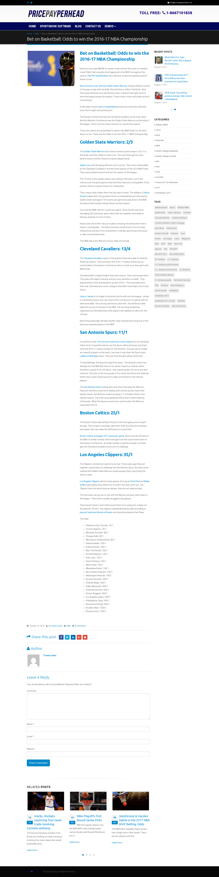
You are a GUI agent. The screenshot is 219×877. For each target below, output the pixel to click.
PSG (156, 282)
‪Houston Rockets (162, 303)
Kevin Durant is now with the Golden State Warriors (103, 86)
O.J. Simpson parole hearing (166, 261)
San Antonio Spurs (93, 387)
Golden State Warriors (94, 151)
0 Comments (80, 626)
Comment (31, 691)
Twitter (67, 637)
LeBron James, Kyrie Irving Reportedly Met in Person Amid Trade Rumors (177, 75)
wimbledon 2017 (162, 292)
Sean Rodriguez (177, 282)
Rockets (164, 282)
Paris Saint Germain (182, 277)
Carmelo (186, 209)
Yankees (181, 298)
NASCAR (160, 137)
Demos (109, 26)
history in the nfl (161, 230)
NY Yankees (160, 256)
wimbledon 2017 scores (165, 298)
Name (30, 724)
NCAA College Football (166, 153)
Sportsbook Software (55, 26)
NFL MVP (173, 246)
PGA (158, 168)
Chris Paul (135, 481)
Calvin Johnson (174, 209)
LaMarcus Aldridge (88, 356)
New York (178, 240)
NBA (69, 626)
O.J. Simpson (173, 256)
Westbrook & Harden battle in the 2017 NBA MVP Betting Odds (92, 820)
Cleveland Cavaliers (93, 258)
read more (32, 842)
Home (32, 26)
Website (30, 749)
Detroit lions (172, 225)
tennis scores (161, 287)
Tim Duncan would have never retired (114, 342)
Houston (174, 230)
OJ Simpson (185, 266)
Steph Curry (85, 165)
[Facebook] (28, 3)
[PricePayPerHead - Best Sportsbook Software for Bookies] (56, 13)
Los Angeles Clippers (89, 481)
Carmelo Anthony (162, 215)
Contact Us (93, 26)
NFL (158, 158)
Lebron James (86, 296)
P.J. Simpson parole (163, 277)
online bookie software (164, 272)
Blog (78, 26)
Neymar (158, 246)
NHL (158, 163)
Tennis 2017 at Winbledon (167, 179)
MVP (163, 240)
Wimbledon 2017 (163, 189)
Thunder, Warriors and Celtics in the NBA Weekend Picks (134, 820)
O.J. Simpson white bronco (166, 266)
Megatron (186, 235)
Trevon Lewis (56, 626)
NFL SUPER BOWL (177, 251)
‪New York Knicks (179, 303)
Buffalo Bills (160, 209)
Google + (79, 637)
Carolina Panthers (179, 215)
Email (85, 637)
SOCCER (159, 174)
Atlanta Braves (161, 204)
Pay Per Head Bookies (98, 76)
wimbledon (173, 287)
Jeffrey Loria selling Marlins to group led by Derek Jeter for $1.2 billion (178, 92)
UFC (158, 184)
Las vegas (167, 235)
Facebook (61, 637)
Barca (172, 204)
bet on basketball (108, 107)
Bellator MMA (162, 121)
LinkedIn (73, 637)
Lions (177, 235)
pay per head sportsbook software (96, 512)
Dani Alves (159, 225)
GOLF (158, 127)
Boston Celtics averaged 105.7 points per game (102, 436)
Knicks (158, 235)
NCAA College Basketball (167, 148)
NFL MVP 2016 (161, 251)
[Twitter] (32, 3)
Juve (183, 230)
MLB (158, 132)
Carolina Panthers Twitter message (169, 220)
